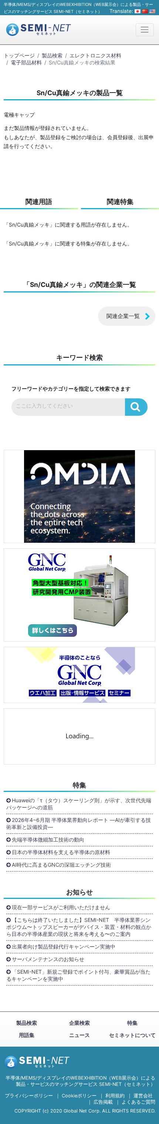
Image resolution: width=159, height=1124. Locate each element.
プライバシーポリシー (29, 1095)
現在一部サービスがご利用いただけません (61, 907)
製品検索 (52, 55)
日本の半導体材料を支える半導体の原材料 (61, 852)
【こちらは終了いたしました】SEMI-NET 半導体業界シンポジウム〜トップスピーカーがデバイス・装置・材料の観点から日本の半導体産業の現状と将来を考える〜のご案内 (78, 927)
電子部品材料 (26, 62)
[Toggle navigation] (145, 29)
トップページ (19, 55)
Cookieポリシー (79, 1095)
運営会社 (143, 1095)
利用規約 (115, 1095)
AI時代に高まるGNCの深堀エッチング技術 (61, 865)
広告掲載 (103, 1102)
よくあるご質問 (138, 1102)
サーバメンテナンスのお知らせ (48, 959)
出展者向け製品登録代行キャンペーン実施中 (63, 946)
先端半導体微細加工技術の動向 (48, 839)
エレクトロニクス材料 (95, 55)
